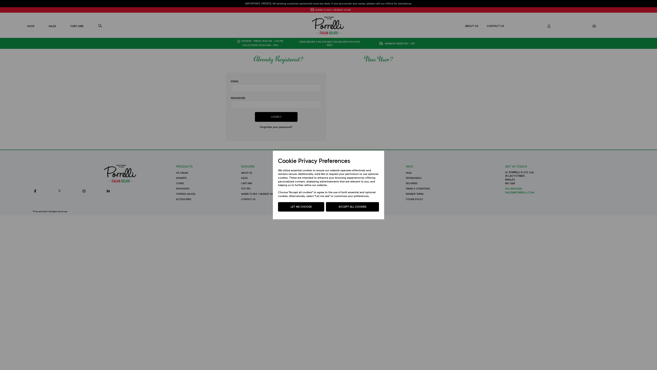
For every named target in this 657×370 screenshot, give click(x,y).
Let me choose (301, 206)
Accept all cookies (352, 206)
